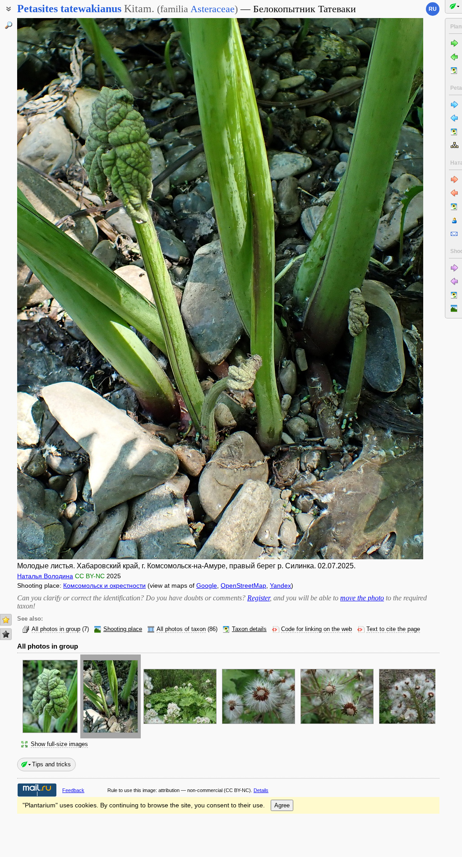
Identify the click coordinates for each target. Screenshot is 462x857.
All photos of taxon (181, 629)
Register (258, 598)
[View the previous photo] (60, 288)
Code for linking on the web (316, 629)
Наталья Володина (45, 576)
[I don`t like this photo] (6, 634)
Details (261, 790)
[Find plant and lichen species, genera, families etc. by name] (8, 25)
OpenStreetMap (243, 585)
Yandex (280, 585)
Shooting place (122, 629)
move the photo (362, 598)
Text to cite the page (393, 629)
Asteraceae (212, 8)
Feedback (73, 790)
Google (206, 585)
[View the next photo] (380, 288)
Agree (282, 805)
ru (433, 9)
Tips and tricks (51, 764)
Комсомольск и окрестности (104, 585)
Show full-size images (59, 744)
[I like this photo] (6, 620)
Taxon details (249, 629)
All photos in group (56, 629)
